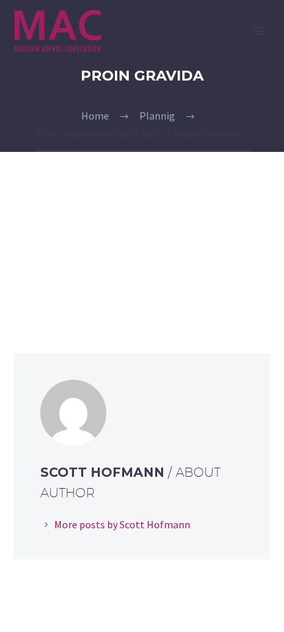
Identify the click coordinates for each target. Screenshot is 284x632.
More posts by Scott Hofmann (122, 524)
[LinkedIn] (99, 286)
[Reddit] (118, 286)
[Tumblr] (80, 286)
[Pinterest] (60, 286)
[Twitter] (41, 286)
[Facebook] (22, 286)
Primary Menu (258, 31)
